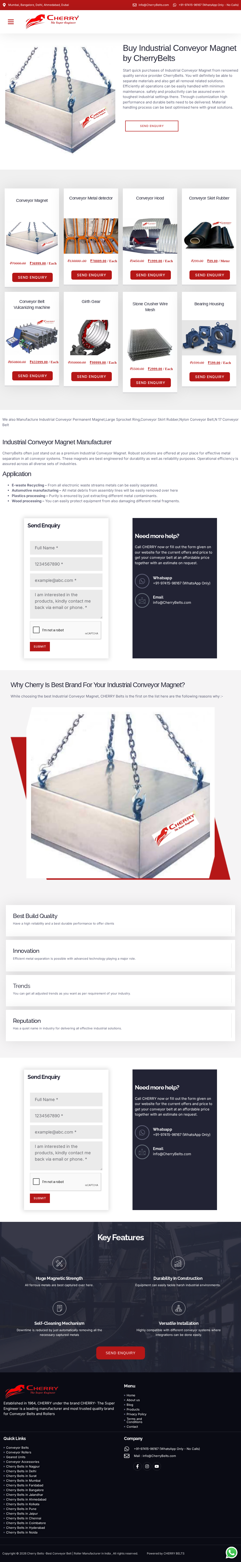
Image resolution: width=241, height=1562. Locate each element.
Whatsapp (162, 578)
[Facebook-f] (137, 1466)
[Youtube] (157, 1466)
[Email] (142, 600)
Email (158, 597)
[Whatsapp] (142, 581)
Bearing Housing (209, 304)
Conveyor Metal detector (91, 198)
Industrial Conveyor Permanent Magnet (72, 419)
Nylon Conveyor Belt (196, 419)
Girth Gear (91, 301)
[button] (11, 22)
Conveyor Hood (150, 198)
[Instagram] (147, 1466)
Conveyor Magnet (32, 200)
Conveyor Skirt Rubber (209, 198)
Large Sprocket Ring (123, 419)
